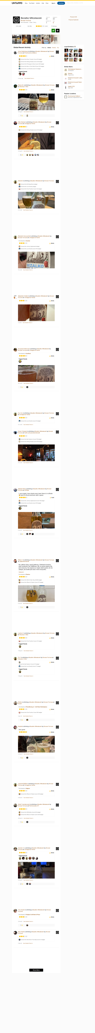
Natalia (20, 726)
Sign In (53, 3)
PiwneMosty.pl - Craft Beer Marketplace (36, 707)
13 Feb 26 (20, 880)
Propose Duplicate (73, 19)
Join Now (61, 3)
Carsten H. (21, 848)
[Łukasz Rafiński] (33, 534)
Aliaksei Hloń (21, 488)
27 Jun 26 (20, 424)
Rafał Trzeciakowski (24, 804)
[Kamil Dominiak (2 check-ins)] (66, 50)
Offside (27, 490)
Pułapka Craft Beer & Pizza (33, 914)
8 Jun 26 (20, 530)
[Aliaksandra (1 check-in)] (80, 50)
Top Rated (31, 3)
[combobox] (75, 3)
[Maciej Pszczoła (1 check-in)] (71, 55)
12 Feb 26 (20, 921)
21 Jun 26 (20, 462)
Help (43, 3)
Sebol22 (20, 180)
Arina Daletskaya (23, 51)
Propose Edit (73, 17)
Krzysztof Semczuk (23, 348)
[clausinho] (30, 155)
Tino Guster (21, 910)
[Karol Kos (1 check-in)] (76, 55)
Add (57, 30)
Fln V (19, 657)
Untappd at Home (30, 123)
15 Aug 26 (20, 111)
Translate (21, 572)
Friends (54, 47)
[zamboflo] (35, 155)
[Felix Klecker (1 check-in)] (80, 55)
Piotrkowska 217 (34, 806)
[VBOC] (27, 925)
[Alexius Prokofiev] (30, 534)
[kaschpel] (27, 155)
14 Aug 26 (20, 151)
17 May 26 (20, 650)
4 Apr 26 (20, 716)
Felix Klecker (21, 122)
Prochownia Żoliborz (31, 53)
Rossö (20, 703)
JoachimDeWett (22, 783)
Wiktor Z (20, 560)
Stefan (20, 702)
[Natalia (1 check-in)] (76, 59)
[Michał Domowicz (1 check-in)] (71, 50)
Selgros (28, 788)
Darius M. (21, 85)
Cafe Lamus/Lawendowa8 (32, 433)
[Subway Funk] (27, 116)
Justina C (21, 633)
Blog (26, 3)
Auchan (28, 240)
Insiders (38, 3)
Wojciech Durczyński (24, 236)
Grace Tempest (22, 431)
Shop (47, 3)
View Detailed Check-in (29, 78)
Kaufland (28, 353)
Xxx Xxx (20, 413)
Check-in (53, 30)
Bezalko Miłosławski (41, 51)
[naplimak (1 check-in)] (71, 59)
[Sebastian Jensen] (33, 155)
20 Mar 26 (20, 818)
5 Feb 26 (20, 943)
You (58, 47)
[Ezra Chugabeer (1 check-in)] (66, 55)
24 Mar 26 (20, 754)
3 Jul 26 (19, 322)
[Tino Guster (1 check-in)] (66, 59)
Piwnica (28, 574)
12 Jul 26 (20, 269)
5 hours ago (20, 78)
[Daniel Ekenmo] (27, 720)
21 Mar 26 (20, 797)
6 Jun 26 (20, 603)
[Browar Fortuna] (27, 387)
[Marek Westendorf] (30, 884)
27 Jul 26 (20, 210)
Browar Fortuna (26, 20)
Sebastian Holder (23, 296)
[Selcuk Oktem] (38, 155)
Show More (36, 970)
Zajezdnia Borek (24, 561)
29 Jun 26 (20, 383)
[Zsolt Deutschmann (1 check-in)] (76, 50)
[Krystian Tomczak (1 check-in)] (80, 59)
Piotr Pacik (21, 931)
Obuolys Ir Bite (24, 86)
